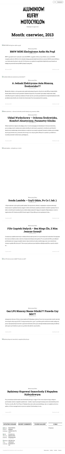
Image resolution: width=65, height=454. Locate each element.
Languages (59, 2)
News (35, 48)
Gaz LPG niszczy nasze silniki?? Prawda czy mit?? (32, 313)
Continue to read (55, 69)
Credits (55, 450)
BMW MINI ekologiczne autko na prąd (32, 51)
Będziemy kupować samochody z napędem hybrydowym (32, 393)
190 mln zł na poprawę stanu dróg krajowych (11, 435)
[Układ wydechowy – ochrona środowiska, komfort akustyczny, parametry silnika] (20, 111)
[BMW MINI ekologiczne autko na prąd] (11, 45)
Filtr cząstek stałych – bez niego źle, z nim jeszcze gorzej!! (32, 230)
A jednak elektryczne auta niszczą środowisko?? (32, 85)
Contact (59, 450)
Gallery (51, 450)
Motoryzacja (31, 48)
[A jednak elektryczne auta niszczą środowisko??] (13, 77)
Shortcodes (46, 450)
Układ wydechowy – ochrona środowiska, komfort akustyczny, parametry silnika (32, 119)
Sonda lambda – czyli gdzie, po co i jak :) (32, 200)
